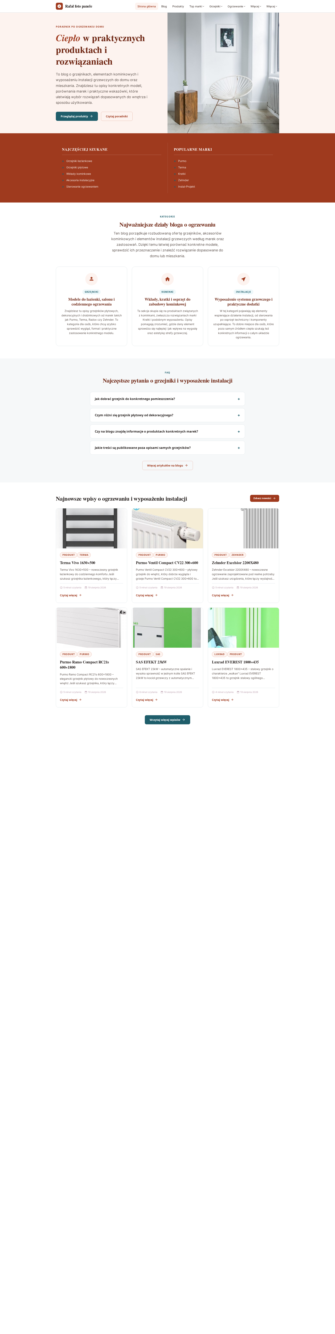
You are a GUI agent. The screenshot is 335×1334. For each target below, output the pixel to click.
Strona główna (146, 6)
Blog (164, 6)
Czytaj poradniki (117, 116)
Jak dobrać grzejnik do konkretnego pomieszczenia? (135, 399)
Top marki (195, 6)
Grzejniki (214, 6)
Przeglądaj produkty (74, 116)
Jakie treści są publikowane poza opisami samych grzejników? (143, 448)
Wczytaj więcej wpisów (165, 720)
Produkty (178, 6)
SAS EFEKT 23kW (151, 662)
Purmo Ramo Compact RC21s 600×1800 (84, 664)
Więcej (254, 6)
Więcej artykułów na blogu (165, 465)
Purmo (160, 555)
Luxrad (219, 654)
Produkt (68, 555)
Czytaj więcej (68, 595)
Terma (84, 555)
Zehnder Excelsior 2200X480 (235, 562)
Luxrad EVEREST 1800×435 (235, 662)
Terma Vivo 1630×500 (77, 562)
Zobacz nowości (262, 498)
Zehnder (237, 555)
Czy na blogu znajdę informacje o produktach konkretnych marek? (146, 431)
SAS (158, 654)
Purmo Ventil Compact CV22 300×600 (167, 562)
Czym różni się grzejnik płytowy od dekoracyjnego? (134, 415)
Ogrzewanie (235, 6)
